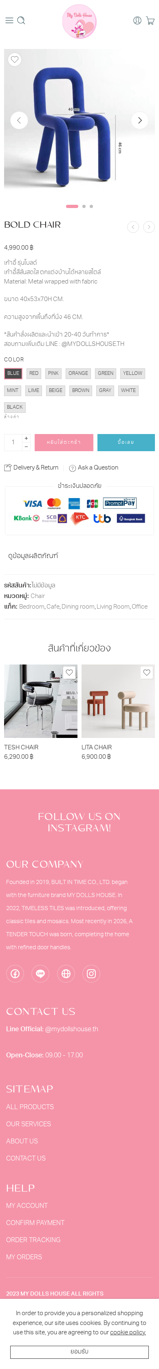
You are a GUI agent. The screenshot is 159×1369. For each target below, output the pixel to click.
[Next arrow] (140, 120)
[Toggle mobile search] (21, 20)
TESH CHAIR (21, 748)
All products (30, 1107)
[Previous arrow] (19, 120)
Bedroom (31, 607)
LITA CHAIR (97, 748)
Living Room (113, 607)
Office (140, 607)
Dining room (78, 607)
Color (14, 360)
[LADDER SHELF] (133, 227)
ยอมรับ (79, 1352)
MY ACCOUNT (27, 1206)
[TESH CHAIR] (40, 701)
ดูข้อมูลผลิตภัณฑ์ (33, 556)
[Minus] (26, 447)
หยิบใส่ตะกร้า (64, 442)
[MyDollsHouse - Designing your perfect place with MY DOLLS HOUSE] (79, 20)
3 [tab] (91, 213)
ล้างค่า (12, 417)
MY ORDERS (24, 1257)
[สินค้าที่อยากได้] (14, 59)
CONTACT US (26, 1159)
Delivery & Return (35, 468)
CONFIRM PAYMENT (35, 1223)
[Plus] (26, 438)
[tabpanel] (79, 125)
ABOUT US (22, 1142)
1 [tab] (72, 213)
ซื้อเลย (126, 442)
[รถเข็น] (150, 20)
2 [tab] (84, 213)
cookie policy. (128, 1333)
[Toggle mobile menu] (9, 20)
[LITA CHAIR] (118, 701)
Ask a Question (97, 468)
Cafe (53, 607)
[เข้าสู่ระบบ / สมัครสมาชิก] (137, 20)
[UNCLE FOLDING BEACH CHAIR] (149, 227)
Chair (38, 597)
